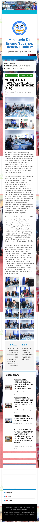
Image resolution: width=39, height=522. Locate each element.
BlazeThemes (23, 509)
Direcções (17, 512)
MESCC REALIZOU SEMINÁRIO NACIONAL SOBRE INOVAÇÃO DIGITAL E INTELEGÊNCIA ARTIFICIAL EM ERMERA (23, 384)
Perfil (11, 512)
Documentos (19, 517)
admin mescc (10, 92)
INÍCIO (6, 512)
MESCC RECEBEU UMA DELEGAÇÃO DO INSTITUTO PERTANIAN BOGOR (24, 418)
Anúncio (8, 76)
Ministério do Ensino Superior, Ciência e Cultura (19, 43)
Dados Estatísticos (22, 515)
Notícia (15, 76)
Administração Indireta (28, 512)
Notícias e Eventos (26, 76)
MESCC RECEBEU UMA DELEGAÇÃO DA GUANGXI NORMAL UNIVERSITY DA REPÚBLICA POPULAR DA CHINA (23, 402)
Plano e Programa (10, 515)
